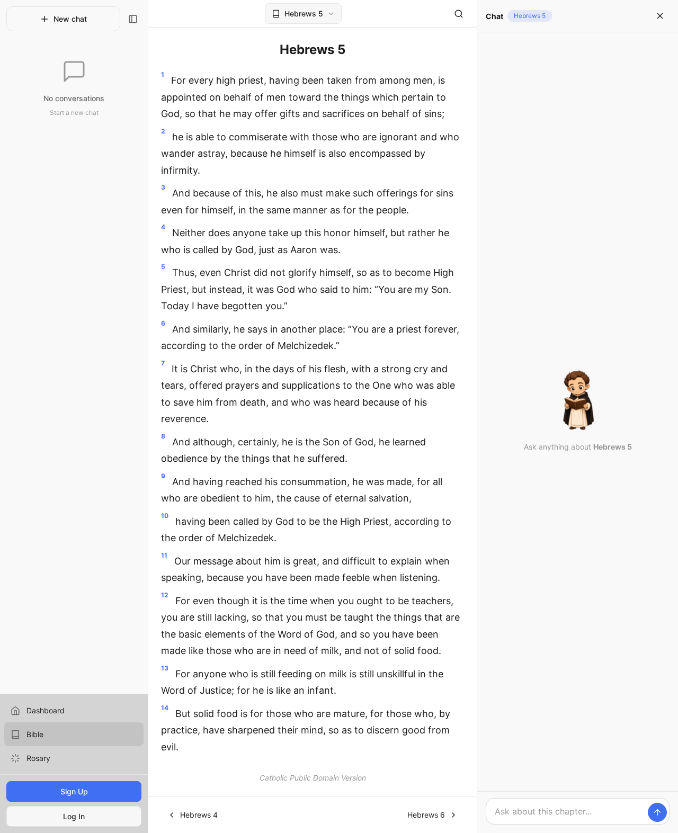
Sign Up (74, 791)
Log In (74, 816)
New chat (70, 18)
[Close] (660, 15)
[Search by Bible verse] (458, 13)
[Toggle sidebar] (132, 19)
